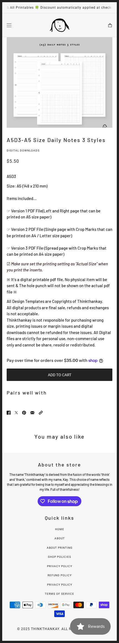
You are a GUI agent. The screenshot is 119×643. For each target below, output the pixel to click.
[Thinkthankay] (59, 25)
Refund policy (60, 575)
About (60, 538)
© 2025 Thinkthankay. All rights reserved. (59, 629)
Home (59, 529)
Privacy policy (59, 584)
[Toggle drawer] (9, 25)
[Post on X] (16, 412)
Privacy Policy (59, 566)
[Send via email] (32, 412)
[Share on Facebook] (8, 412)
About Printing (60, 547)
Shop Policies (59, 556)
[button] (41, 412)
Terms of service (59, 593)
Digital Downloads (23, 150)
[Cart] (110, 25)
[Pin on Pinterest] (24, 412)
